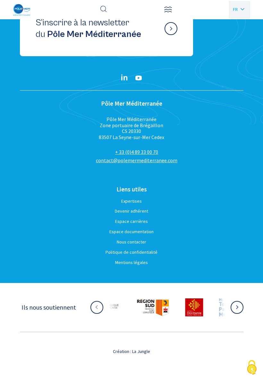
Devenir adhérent (131, 211)
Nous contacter (131, 242)
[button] (168, 9)
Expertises (131, 201)
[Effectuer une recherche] (103, 9)
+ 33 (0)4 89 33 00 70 (136, 152)
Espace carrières (131, 221)
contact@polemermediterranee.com (136, 160)
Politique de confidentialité (131, 252)
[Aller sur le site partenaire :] (141, 307)
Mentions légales (131, 262)
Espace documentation (131, 231)
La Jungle (141, 351)
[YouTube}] (138, 78)
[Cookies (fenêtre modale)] (252, 368)
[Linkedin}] (124, 78)
